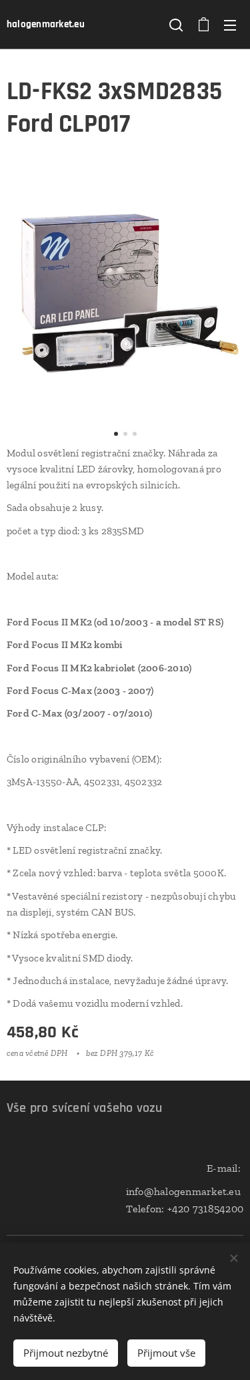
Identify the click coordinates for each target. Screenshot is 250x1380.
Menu (230, 24)
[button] (176, 24)
